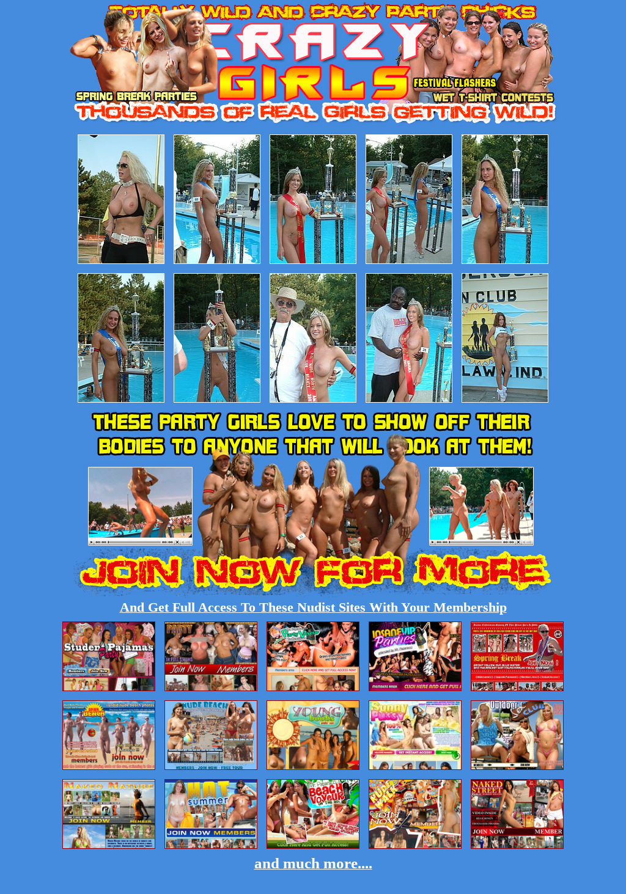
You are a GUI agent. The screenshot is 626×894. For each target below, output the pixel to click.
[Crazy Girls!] (313, 125)
